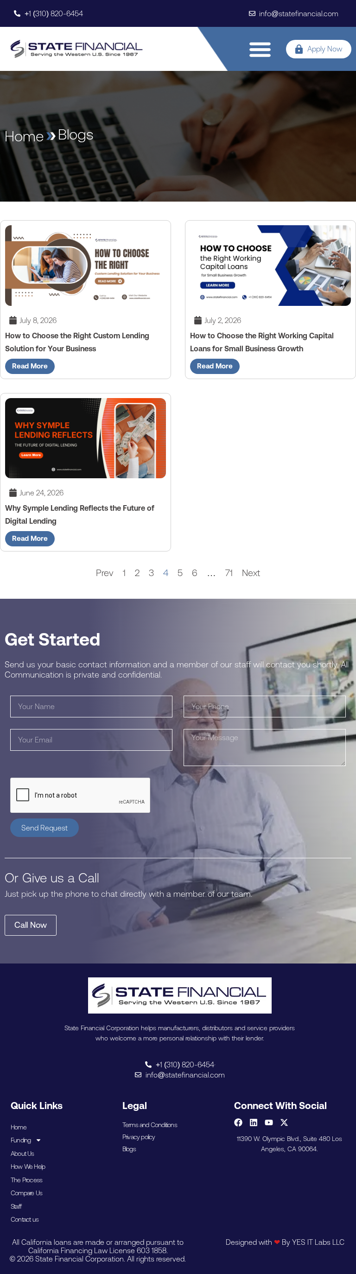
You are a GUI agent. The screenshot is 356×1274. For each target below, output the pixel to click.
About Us (22, 1153)
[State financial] (76, 49)
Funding (21, 1140)
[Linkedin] (253, 1122)
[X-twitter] (284, 1122)
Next (251, 572)
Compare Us (26, 1193)
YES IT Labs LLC (318, 1242)
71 (229, 572)
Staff (16, 1206)
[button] (260, 49)
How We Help (28, 1166)
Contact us (24, 1219)
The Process (26, 1180)
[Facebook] (238, 1122)
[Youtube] (269, 1122)
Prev (105, 572)
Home (18, 1127)
